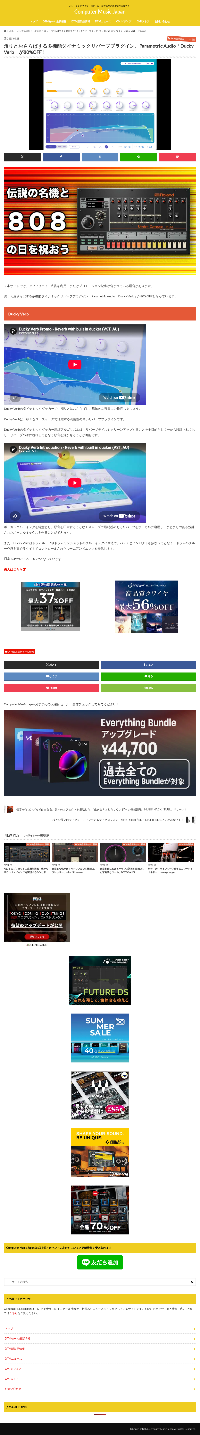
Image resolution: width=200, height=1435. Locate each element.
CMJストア (143, 21)
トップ (34, 21)
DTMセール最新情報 (54, 21)
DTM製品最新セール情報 (21, 651)
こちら (13, 1313)
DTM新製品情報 (80, 21)
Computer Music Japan (100, 11)
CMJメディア (124, 21)
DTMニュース (103, 21)
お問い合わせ (162, 21)
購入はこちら (13, 569)
